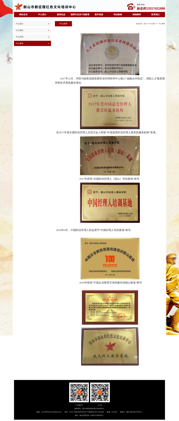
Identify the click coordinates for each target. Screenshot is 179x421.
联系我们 (155, 14)
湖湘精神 (136, 14)
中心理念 (19, 30)
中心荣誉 (19, 43)
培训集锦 (118, 14)
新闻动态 (61, 14)
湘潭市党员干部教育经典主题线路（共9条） (80, 15)
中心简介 (42, 14)
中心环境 (19, 37)
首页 (145, 24)
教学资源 (99, 14)
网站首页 (23, 14)
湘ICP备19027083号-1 (134, 412)
